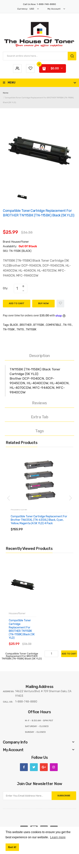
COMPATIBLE (53, 325)
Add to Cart (16, 303)
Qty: (5, 288)
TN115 (20, 329)
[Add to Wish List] (60, 303)
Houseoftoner (20, 241)
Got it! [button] (12, 847)
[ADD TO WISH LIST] (46, 525)
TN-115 (67, 325)
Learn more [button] (58, 837)
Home (5, 93)
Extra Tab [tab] (39, 417)
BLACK (14, 325)
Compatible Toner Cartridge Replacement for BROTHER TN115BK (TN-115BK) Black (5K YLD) (22, 629)
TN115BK (31, 329)
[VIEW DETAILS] (38, 525)
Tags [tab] (39, 431)
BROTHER (26, 325)
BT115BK (38, 325)
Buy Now (43, 303)
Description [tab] (39, 355)
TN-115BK (9, 329)
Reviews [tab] (39, 403)
